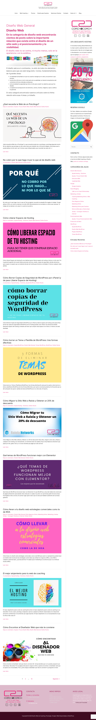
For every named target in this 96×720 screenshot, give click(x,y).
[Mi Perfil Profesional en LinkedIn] (84, 35)
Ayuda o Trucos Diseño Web (21, 106)
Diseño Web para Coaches (56, 699)
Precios (33, 13)
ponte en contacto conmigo (80, 161)
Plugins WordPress (77, 231)
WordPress (49, 345)
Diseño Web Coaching (55, 697)
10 (31, 679)
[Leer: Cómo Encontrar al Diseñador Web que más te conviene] (32, 646)
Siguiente (56, 679)
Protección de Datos (75, 221)
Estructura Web (76, 178)
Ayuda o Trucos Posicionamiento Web (82, 219)
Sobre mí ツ (73, 13)
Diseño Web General (35, 106)
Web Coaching (23, 13)
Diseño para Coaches (43, 13)
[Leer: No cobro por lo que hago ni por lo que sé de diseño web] (32, 182)
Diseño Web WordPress (78, 229)
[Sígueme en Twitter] (75, 35)
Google (72, 183)
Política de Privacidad (81, 702)
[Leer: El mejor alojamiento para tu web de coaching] (32, 592)
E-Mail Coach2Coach (33, 697)
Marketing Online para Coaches (80, 206)
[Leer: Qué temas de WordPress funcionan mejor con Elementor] (32, 474)
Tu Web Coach (53, 702)
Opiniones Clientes (56, 13)
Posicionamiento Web (76, 216)
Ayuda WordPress (30, 283)
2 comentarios (7, 283)
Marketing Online (42, 514)
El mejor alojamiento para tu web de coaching (24, 573)
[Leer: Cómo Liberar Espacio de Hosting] (32, 240)
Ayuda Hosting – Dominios (79, 173)
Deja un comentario (8, 106)
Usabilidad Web (76, 181)
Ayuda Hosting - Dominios (21, 220)
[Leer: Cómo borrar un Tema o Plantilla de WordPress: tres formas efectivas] (32, 365)
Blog (80, 13)
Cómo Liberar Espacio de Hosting (18, 218)
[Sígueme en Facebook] (80, 35)
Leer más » (6, 151)
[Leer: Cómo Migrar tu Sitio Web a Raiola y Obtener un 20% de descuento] (32, 422)
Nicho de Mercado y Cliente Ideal (81, 209)
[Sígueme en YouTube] (88, 35)
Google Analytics (76, 186)
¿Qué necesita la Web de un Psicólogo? (21, 104)
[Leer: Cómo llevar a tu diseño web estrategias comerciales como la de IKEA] (32, 535)
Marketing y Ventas (53, 514)
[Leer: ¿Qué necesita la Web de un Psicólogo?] (32, 125)
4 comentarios (7, 162)
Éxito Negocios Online (32, 514)
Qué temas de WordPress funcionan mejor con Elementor (29, 455)
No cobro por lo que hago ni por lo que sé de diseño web (29, 160)
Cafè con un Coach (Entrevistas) (80, 191)
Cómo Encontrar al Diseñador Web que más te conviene (28, 627)
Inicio (16, 13)
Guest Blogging (74, 188)
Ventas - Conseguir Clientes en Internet (13, 516)
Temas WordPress (40, 345)
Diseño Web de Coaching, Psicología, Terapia (48, 7)
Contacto (65, 13)
